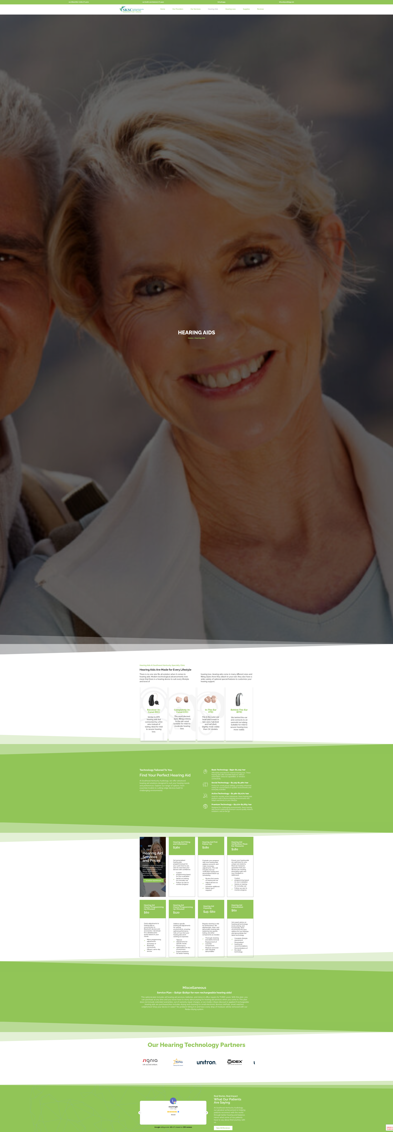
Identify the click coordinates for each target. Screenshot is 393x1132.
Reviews (260, 9)
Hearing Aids (213, 9)
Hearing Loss (230, 9)
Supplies (246, 9)
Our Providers (177, 9)
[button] (206, 1112)
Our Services (196, 9)
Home (162, 9)
